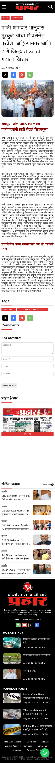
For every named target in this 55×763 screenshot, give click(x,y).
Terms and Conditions (12, 742)
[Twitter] (5, 74)
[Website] (18, 625)
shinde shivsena (8, 310)
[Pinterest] (22, 74)
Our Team (27, 746)
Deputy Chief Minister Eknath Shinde (32, 310)
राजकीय (5, 18)
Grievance (17, 750)
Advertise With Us (34, 750)
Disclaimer (31, 742)
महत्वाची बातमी (17, 18)
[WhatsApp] (30, 74)
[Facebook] (13, 74)
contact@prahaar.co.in (32, 619)
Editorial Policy (11, 746)
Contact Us (42, 746)
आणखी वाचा (48, 484)
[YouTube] (24, 625)
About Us (45, 742)
